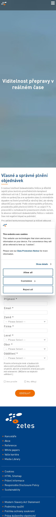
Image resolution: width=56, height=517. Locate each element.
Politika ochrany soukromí (20, 511)
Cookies (9, 471)
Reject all (28, 289)
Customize (26, 281)
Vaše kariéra (12, 454)
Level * (8, 335)
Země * (9, 317)
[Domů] (5, 3)
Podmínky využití (14, 506)
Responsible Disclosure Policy (22, 485)
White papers (12, 450)
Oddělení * (11, 353)
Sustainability (12, 489)
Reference (11, 445)
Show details (42, 264)
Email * (8, 308)
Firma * (9, 326)
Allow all (28, 272)
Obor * (8, 344)
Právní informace (14, 480)
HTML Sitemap (13, 476)
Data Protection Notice (28, 251)
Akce (7, 440)
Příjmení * (10, 299)
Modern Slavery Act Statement (22, 502)
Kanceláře (10, 436)
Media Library (12, 459)
